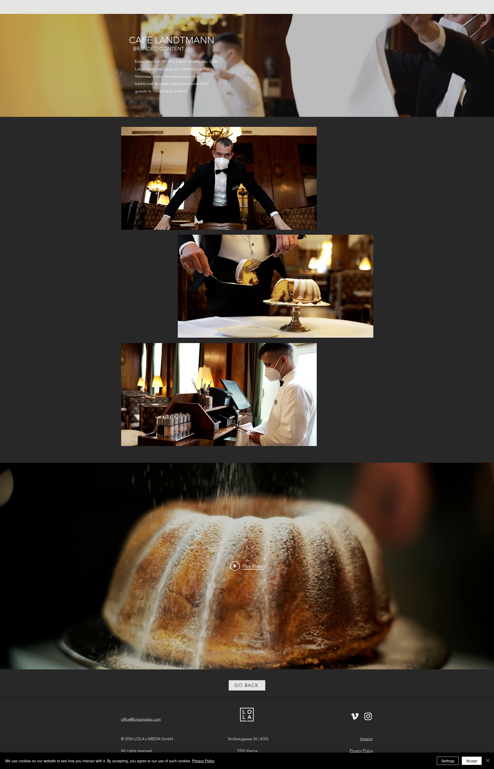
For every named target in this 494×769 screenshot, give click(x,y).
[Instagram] (368, 716)
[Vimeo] (355, 716)
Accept (471, 760)
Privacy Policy (203, 760)
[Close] (488, 761)
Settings (447, 760)
